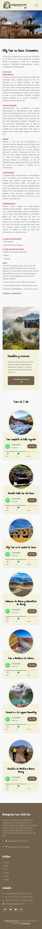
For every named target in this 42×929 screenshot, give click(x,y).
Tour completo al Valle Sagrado (21, 439)
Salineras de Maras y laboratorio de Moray (21, 603)
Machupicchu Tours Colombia (19, 847)
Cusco (7, 862)
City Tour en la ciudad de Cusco (21, 547)
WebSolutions (26, 923)
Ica (6, 869)
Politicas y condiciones (12, 293)
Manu (7, 879)
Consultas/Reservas (21, 379)
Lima (6, 866)
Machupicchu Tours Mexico (18, 841)
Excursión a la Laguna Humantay (21, 712)
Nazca (7, 873)
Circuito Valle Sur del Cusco (21, 493)
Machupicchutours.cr (13, 921)
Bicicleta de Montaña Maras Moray (21, 771)
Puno (7, 876)
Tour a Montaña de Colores (21, 658)
